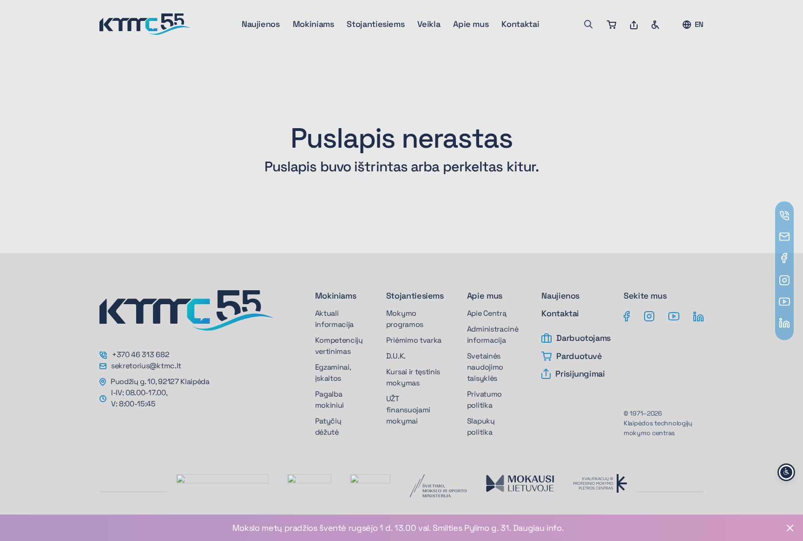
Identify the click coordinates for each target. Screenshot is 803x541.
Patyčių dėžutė (328, 426)
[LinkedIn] (698, 315)
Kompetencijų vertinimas (339, 345)
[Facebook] (627, 315)
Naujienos (261, 24)
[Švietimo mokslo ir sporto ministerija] (438, 485)
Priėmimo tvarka (413, 340)
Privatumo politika (484, 399)
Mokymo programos (404, 318)
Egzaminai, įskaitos (333, 372)
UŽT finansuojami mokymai (408, 410)
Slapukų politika (481, 426)
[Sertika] (309, 484)
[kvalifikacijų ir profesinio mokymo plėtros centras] (600, 483)
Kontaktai (520, 24)
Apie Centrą (486, 313)
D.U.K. (396, 356)
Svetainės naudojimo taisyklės (485, 367)
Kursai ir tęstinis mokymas (413, 377)
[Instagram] (649, 315)
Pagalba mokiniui (329, 399)
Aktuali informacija (334, 318)
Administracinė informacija (493, 334)
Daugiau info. (538, 527)
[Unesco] (222, 493)
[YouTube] (673, 315)
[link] (401, 528)
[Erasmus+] (370, 484)
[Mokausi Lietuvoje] (520, 483)
